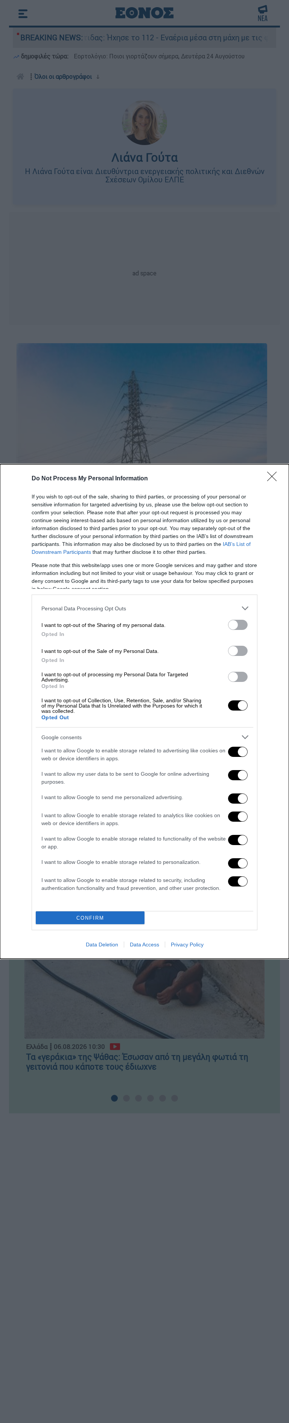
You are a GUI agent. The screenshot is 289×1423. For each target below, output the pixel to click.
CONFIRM (90, 918)
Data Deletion (102, 945)
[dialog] (144, 711)
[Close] (274, 479)
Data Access (144, 945)
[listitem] (144, 608)
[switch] (238, 625)
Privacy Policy (187, 945)
